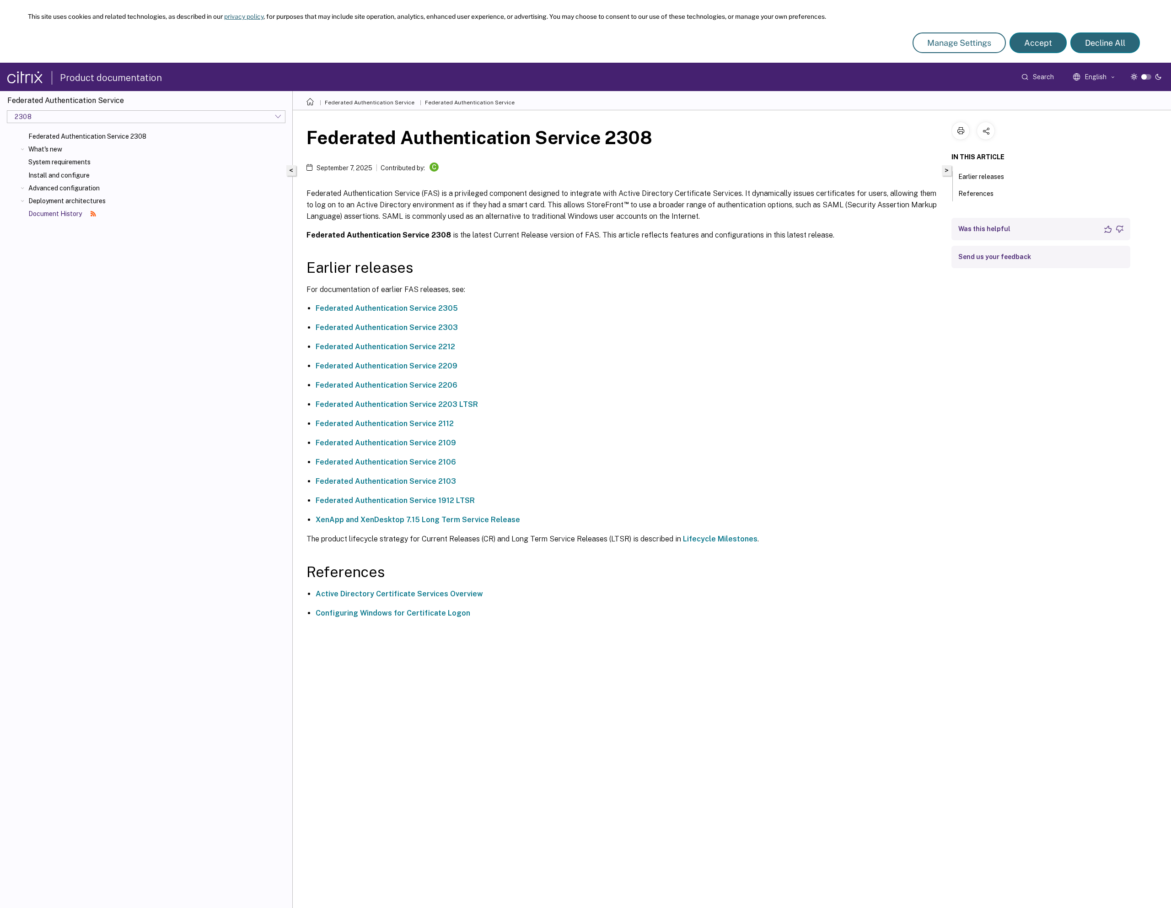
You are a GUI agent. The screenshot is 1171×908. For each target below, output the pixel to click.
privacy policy (243, 16)
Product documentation (111, 77)
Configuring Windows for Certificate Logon (393, 613)
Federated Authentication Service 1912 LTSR (395, 500)
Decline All (1105, 43)
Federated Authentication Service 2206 (386, 385)
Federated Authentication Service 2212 (385, 346)
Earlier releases (981, 176)
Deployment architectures (67, 201)
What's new (45, 149)
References (976, 193)
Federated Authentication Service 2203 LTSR (397, 404)
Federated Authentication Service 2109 (386, 442)
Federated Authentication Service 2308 (87, 136)
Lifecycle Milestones (720, 539)
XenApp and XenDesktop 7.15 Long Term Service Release (418, 519)
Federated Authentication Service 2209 (386, 366)
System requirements (59, 162)
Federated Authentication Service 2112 (385, 423)
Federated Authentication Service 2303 (387, 327)
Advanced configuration (64, 188)
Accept (1038, 43)
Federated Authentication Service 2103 (386, 481)
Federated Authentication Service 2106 (386, 462)
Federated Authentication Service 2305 (387, 308)
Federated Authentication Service (369, 102)
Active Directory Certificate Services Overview (399, 593)
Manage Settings (959, 43)
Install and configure (59, 175)
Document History (55, 213)
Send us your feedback (994, 256)
